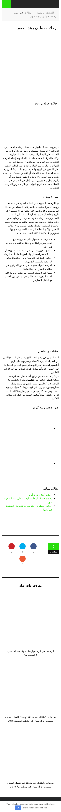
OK (18, 808)
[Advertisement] (30, 66)
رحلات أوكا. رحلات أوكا (40, 494)
